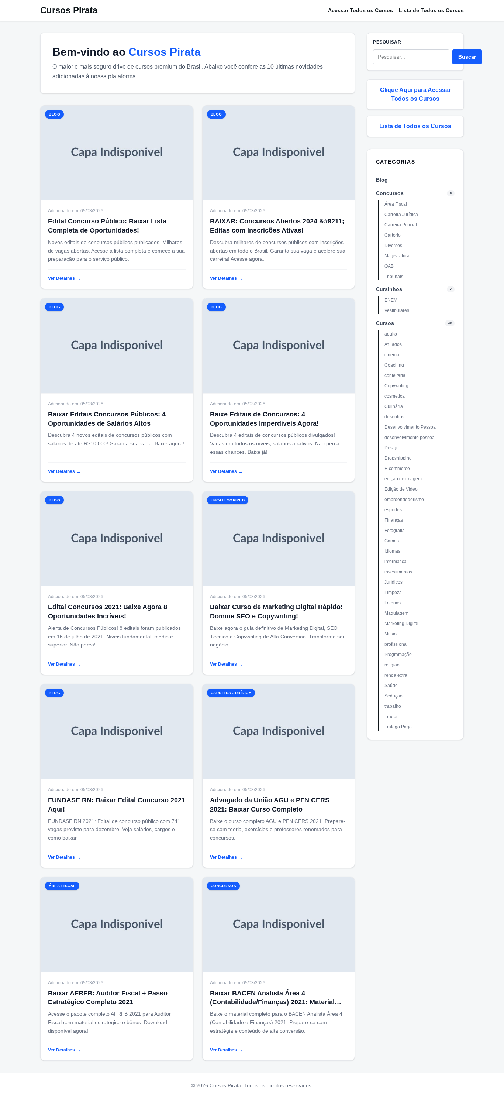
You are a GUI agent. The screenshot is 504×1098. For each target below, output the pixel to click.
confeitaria (394, 375)
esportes (393, 509)
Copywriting (396, 385)
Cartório (392, 235)
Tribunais (393, 276)
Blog (382, 180)
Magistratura (397, 255)
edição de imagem (403, 478)
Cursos (385, 323)
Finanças (393, 520)
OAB (389, 266)
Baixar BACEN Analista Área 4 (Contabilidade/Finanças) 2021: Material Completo (272, 1002)
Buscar (467, 57)
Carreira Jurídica (401, 214)
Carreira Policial (400, 224)
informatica (395, 561)
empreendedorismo (404, 499)
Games (391, 540)
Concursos (390, 193)
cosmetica (394, 396)
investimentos (398, 571)
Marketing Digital (401, 623)
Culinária (393, 406)
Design (391, 447)
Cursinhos (389, 289)
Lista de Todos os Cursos (431, 10)
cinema (391, 354)
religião (392, 665)
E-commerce (397, 468)
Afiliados (393, 344)
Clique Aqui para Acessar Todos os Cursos (415, 94)
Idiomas (392, 551)
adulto (390, 334)
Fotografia (394, 530)
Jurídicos (393, 582)
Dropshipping (398, 458)
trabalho (392, 706)
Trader (391, 716)
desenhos (394, 416)
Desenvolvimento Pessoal (410, 427)
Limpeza (393, 592)
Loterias (392, 602)
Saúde (391, 685)
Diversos (393, 245)
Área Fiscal (395, 204)
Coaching (394, 365)
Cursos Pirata (68, 10)
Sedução (393, 696)
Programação (398, 654)
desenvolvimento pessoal (410, 437)
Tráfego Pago (398, 727)
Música (391, 634)
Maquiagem (396, 613)
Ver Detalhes (64, 278)
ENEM (390, 300)
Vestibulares (396, 310)
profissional (396, 644)
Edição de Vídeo (401, 489)
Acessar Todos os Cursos (360, 10)
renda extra (395, 675)
